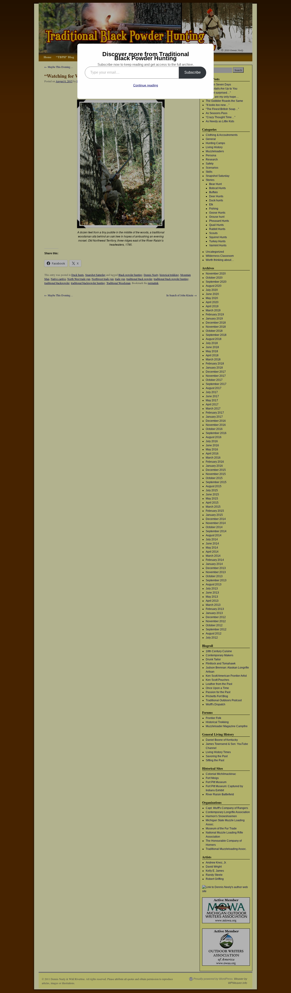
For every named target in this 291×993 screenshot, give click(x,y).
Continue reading (145, 85)
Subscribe (192, 72)
